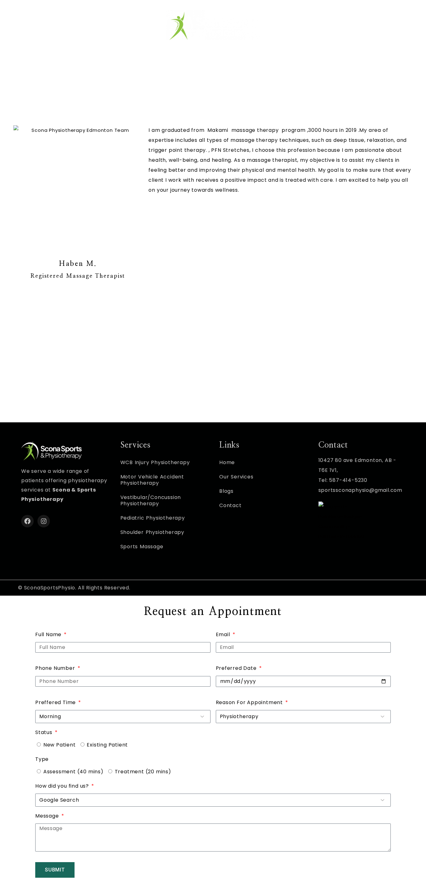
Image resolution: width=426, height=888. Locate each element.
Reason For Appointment (250, 702)
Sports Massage (141, 546)
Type (42, 759)
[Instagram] (43, 521)
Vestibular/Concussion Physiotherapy (150, 500)
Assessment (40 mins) (73, 771)
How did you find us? (62, 786)
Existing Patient (107, 744)
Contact (318, 60)
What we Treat (136, 60)
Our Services (188, 60)
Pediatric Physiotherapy (152, 517)
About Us (279, 60)
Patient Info (236, 60)
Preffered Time (56, 702)
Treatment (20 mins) (143, 771)
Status (44, 732)
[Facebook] (27, 521)
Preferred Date (237, 668)
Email (224, 634)
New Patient (59, 744)
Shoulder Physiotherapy (152, 532)
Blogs (226, 491)
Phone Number (55, 668)
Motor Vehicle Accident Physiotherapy (152, 480)
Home (102, 60)
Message (47, 815)
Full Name (49, 634)
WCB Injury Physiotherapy (155, 462)
